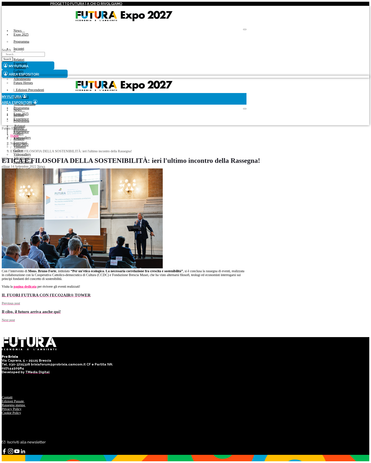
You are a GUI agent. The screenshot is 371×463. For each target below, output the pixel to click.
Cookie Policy (11, 413)
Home (14, 136)
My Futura (11, 97)
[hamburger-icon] (244, 29)
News (19, 30)
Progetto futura (67, 4)
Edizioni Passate (13, 401)
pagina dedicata (25, 286)
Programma (21, 41)
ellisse (6, 166)
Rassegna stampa (14, 405)
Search (6, 50)
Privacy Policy (11, 409)
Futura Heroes (23, 83)
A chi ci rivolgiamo (104, 4)
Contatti (7, 397)
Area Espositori (17, 103)
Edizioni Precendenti (29, 90)
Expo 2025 (21, 34)
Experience (21, 132)
